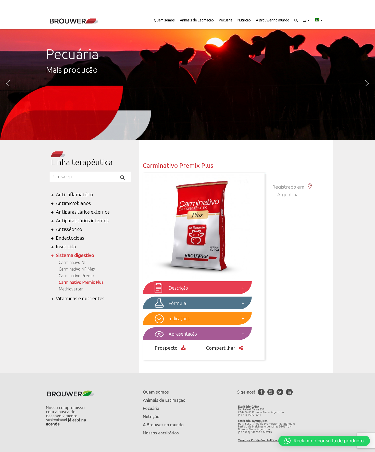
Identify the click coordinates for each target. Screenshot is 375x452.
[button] (306, 20)
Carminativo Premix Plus (81, 282)
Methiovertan (71, 289)
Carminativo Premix (76, 275)
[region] (187, 83)
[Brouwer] (74, 21)
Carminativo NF (72, 262)
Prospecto (167, 348)
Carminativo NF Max (77, 269)
